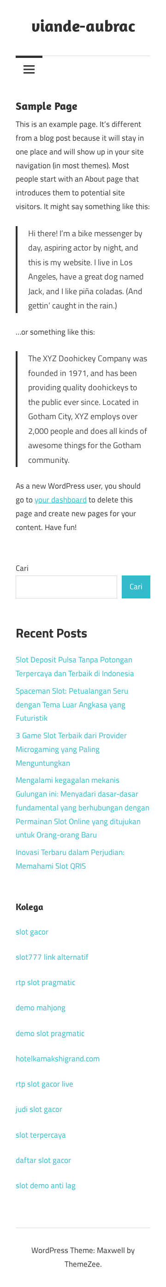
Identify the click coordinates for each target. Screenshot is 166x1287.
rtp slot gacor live (44, 1084)
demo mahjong (40, 1008)
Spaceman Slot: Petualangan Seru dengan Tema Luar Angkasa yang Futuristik (72, 704)
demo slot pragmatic (50, 1033)
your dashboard (61, 500)
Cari (22, 568)
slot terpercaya (41, 1135)
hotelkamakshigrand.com (58, 1059)
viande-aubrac (83, 25)
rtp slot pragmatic (45, 982)
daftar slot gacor (43, 1160)
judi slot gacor (39, 1109)
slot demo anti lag (46, 1185)
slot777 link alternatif (52, 957)
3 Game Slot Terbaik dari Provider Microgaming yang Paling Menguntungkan (71, 749)
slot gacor (32, 932)
